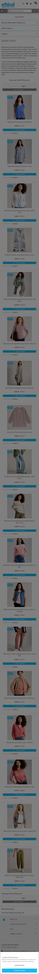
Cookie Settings (19, 965)
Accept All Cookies (19, 970)
